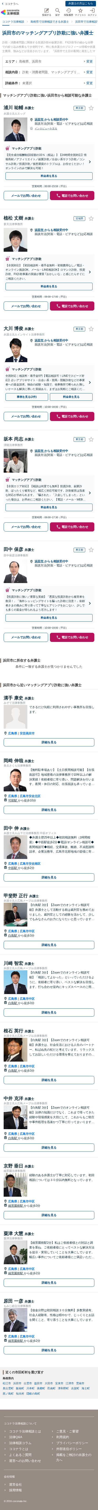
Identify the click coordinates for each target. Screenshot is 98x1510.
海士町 (86, 1388)
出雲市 (28, 1383)
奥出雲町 (8, 1388)
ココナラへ (11, 3)
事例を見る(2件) (27, 396)
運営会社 (15, 1484)
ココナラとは (18, 1449)
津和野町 (63, 1388)
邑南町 (51, 1388)
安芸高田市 (27, 733)
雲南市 (80, 1383)
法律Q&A (15, 1437)
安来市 (59, 1383)
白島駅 (13, 935)
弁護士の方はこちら (80, 3)
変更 (89, 61)
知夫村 (20, 1393)
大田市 (49, 1383)
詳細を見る (49, 742)
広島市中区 (27, 931)
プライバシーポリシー (72, 1443)
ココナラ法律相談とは (25, 1431)
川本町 (30, 1388)
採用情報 (15, 1490)
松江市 (7, 1383)
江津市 (70, 1383)
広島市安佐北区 (30, 796)
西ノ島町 (8, 1393)
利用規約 (62, 1437)
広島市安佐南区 (30, 863)
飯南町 (20, 1388)
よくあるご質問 (20, 1455)
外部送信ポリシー (69, 1449)
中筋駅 (13, 868)
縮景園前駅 (16, 1205)
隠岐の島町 (33, 1393)
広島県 (12, 733)
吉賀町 (75, 1388)
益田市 (38, 1383)
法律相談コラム (20, 1443)
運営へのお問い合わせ (25, 1461)
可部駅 (13, 800)
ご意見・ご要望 (67, 1431)
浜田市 (39, 119)
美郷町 (41, 1388)
